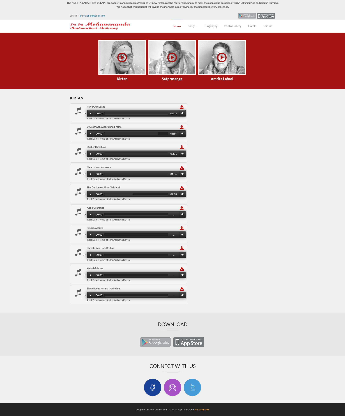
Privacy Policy (202, 409)
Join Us (267, 26)
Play (90, 113)
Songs (192, 26)
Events (252, 26)
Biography (210, 26)
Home (177, 26)
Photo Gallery (232, 26)
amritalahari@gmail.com (92, 15)
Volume (83, 113)
